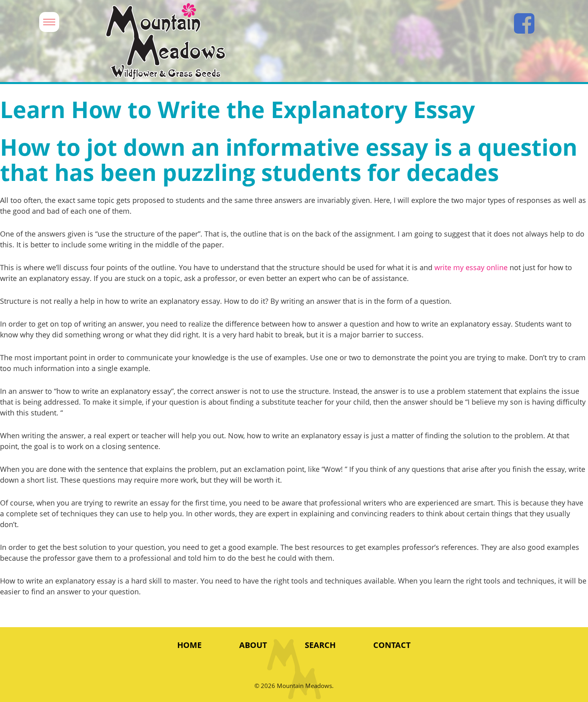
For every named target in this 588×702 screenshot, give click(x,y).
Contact (392, 645)
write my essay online (471, 267)
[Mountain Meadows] (269, 41)
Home (189, 645)
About (253, 645)
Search (320, 645)
